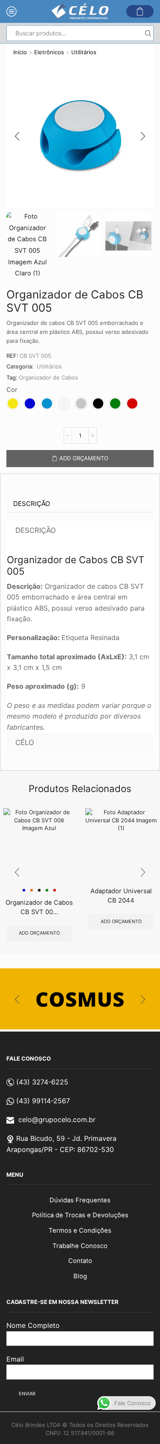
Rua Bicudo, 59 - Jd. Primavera (66, 1138)
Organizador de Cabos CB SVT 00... (39, 907)
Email (15, 1359)
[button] (17, 136)
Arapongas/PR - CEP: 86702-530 (60, 1149)
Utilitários (83, 52)
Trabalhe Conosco (80, 1246)
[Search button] (148, 33)
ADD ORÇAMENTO (83, 458)
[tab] (31, 503)
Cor (11, 390)
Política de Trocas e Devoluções (80, 1215)
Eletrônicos (49, 52)
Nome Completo (33, 1325)
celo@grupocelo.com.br (57, 1119)
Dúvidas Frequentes (80, 1200)
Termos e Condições (80, 1230)
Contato (80, 1261)
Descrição (31, 504)
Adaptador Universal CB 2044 (121, 895)
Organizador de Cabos (48, 377)
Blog (80, 1276)
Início (20, 52)
